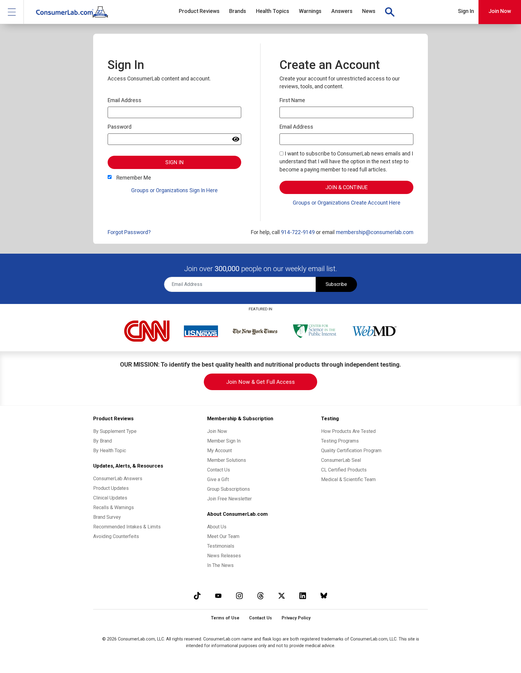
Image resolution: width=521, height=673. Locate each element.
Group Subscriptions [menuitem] (228, 489)
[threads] (260, 595)
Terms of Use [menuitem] (225, 618)
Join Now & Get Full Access (260, 382)
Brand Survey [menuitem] (107, 517)
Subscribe (336, 284)
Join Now (499, 11)
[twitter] (281, 595)
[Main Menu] (12, 12)
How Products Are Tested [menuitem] (348, 431)
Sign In (466, 11)
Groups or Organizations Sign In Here (174, 190)
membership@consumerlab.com (374, 232)
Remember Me (133, 178)
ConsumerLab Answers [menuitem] (117, 478)
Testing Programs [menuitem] (340, 441)
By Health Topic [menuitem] (109, 450)
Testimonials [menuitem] (220, 546)
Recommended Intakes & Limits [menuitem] (127, 527)
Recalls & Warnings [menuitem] (113, 507)
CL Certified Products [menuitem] (344, 470)
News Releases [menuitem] (224, 556)
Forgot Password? (129, 232)
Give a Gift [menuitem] (218, 479)
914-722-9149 (298, 232)
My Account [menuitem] (219, 450)
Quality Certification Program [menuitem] (351, 450)
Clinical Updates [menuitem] (110, 498)
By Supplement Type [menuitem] (115, 431)
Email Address (124, 100)
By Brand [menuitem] (102, 441)
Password (119, 127)
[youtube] (218, 595)
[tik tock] (197, 595)
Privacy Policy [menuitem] (296, 618)
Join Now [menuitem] (217, 431)
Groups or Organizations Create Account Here (346, 203)
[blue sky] (323, 595)
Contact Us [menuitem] (218, 470)
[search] (389, 12)
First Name (292, 100)
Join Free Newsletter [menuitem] (229, 499)
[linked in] (302, 595)
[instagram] (239, 595)
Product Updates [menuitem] (111, 488)
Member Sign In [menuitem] (224, 441)
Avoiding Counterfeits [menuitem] (116, 536)
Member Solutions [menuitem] (226, 460)
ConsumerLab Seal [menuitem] (341, 460)
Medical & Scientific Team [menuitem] (348, 479)
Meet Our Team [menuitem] (223, 536)
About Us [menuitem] (216, 527)
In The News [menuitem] (220, 565)
